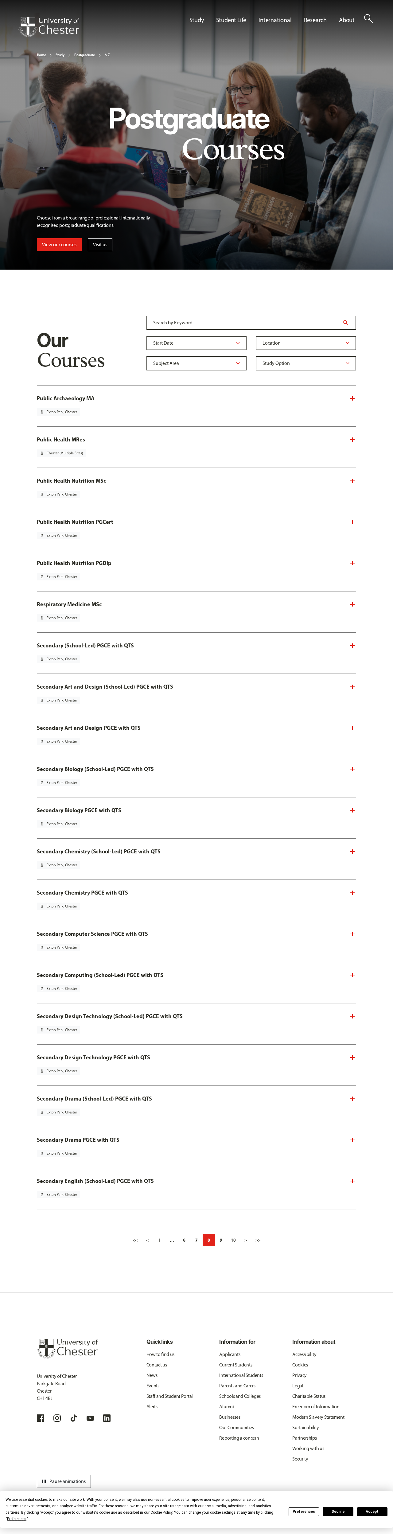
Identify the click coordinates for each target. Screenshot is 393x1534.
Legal (297, 1386)
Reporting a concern (239, 1438)
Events (152, 1386)
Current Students (235, 1365)
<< (135, 1240)
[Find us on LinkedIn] (107, 1418)
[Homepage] (48, 27)
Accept (372, 1511)
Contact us (156, 1365)
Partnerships (304, 1438)
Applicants (229, 1354)
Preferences (304, 1511)
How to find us (160, 1354)
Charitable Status (308, 1396)
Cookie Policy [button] (161, 1512)
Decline (338, 1511)
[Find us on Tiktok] (73, 1418)
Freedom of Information (315, 1406)
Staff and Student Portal (169, 1396)
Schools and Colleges (240, 1396)
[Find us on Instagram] (57, 1418)
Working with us (308, 1448)
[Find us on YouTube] (90, 1418)
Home (41, 55)
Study (60, 55)
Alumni (226, 1406)
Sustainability (305, 1427)
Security (300, 1459)
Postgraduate (84, 55)
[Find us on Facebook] (40, 1418)
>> (257, 1240)
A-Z (107, 55)
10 (233, 1240)
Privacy (299, 1375)
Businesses (229, 1417)
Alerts (152, 1406)
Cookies (300, 1365)
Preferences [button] (16, 1519)
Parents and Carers (237, 1386)
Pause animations (63, 1481)
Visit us (100, 244)
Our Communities (236, 1427)
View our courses (59, 244)
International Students (241, 1375)
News (152, 1375)
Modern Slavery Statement (318, 1417)
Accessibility (304, 1354)
